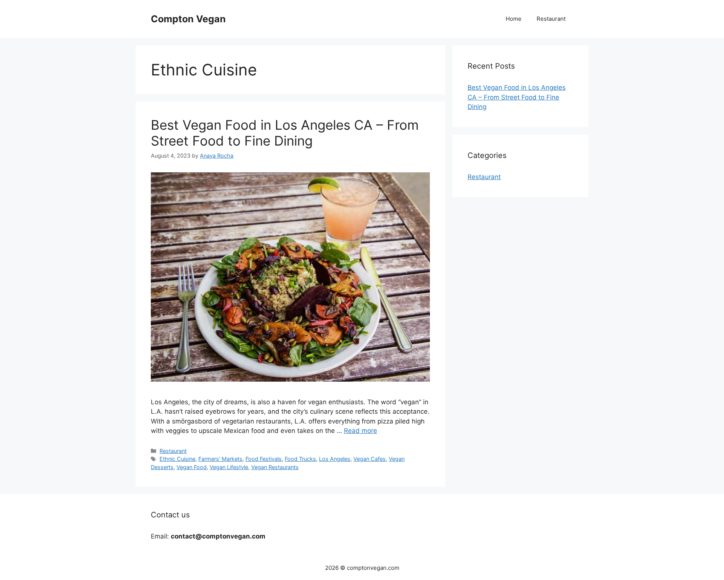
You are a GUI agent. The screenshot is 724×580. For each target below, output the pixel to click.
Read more (360, 430)
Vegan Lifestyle (229, 467)
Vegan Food (191, 467)
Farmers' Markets (220, 459)
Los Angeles (334, 459)
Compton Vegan (188, 19)
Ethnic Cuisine (177, 459)
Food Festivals (263, 459)
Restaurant (551, 18)
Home (514, 18)
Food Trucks (300, 459)
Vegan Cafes (369, 459)
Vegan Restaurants (275, 467)
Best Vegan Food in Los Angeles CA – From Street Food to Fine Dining (285, 133)
